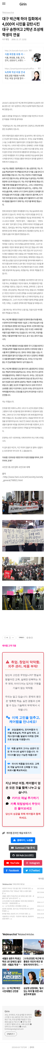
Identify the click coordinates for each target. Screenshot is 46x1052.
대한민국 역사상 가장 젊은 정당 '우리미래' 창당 (16, 888)
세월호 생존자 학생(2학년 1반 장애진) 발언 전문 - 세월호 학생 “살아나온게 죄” (18, 897)
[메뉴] (3, 3)
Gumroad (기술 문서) (25, 847)
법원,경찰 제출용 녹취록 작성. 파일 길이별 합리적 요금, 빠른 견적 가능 (15, 77)
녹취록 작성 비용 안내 (15, 72)
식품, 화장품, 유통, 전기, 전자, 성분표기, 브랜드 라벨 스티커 (15, 59)
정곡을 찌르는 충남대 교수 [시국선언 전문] (15, 914)
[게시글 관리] (12, 638)
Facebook (13, 870)
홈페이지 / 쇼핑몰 (25, 840)
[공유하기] (9, 638)
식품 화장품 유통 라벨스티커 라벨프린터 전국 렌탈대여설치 (15, 54)
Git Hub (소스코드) (25, 855)
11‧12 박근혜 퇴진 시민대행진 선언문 (14, 906)
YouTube (14, 862)
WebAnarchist (7, 884)
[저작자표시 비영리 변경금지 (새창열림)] (29, 638)
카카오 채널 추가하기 (25, 798)
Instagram (34, 862)
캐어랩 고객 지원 (9, 645)
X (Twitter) (34, 870)
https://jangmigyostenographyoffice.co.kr (20, 68)
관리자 (32, 1047)
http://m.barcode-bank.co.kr (16, 50)
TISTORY (23, 1047)
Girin (23, 4)
